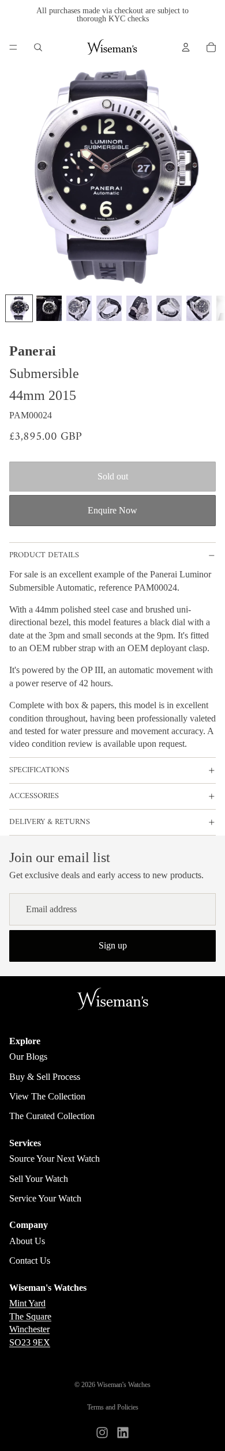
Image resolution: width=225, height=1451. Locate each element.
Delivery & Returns (49, 822)
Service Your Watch (45, 1198)
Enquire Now (112, 510)
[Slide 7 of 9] (199, 308)
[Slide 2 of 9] (49, 308)
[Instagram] (102, 1432)
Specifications (39, 770)
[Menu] (13, 47)
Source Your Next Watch (54, 1158)
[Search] (38, 47)
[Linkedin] (123, 1432)
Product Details (44, 555)
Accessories (34, 796)
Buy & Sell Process (44, 1077)
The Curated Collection (52, 1116)
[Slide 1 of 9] (19, 308)
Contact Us (29, 1260)
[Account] (185, 47)
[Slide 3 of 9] (79, 308)
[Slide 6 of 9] (169, 308)
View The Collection (47, 1096)
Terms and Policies (112, 1407)
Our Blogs (28, 1056)
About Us (27, 1241)
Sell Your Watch (38, 1179)
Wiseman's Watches (124, 1385)
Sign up (113, 945)
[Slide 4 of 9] (109, 308)
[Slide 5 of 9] (139, 308)
